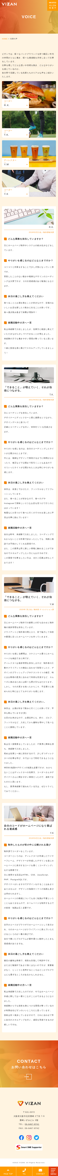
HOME (5, 39)
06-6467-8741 (32, 1124)
